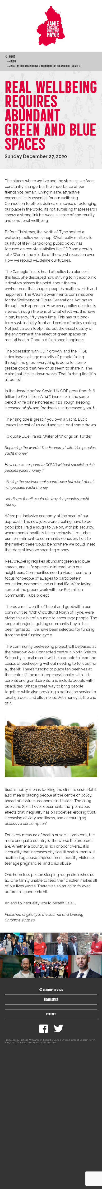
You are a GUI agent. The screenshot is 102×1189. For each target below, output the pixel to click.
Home (12, 56)
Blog (13, 61)
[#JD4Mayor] (51, 26)
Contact (51, 1014)
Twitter (58, 1029)
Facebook (44, 1029)
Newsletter (51, 999)
